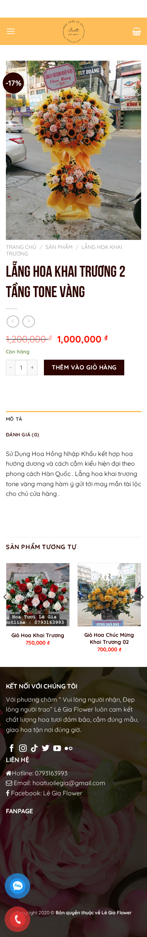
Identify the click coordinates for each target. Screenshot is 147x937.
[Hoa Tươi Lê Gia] (73, 31)
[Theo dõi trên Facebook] (11, 748)
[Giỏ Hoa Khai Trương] (37, 594)
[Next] (141, 612)
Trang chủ (21, 246)
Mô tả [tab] (14, 419)
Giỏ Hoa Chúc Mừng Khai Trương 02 (109, 638)
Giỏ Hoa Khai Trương (37, 635)
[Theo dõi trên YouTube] (57, 748)
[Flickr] (68, 748)
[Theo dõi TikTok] (34, 748)
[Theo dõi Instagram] (23, 748)
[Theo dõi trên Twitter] (45, 748)
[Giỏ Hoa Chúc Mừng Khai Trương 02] (109, 594)
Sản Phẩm (59, 246)
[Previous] (5, 612)
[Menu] (11, 31)
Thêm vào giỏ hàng (84, 367)
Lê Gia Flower (62, 793)
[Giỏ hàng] (136, 31)
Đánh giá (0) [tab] (22, 434)
